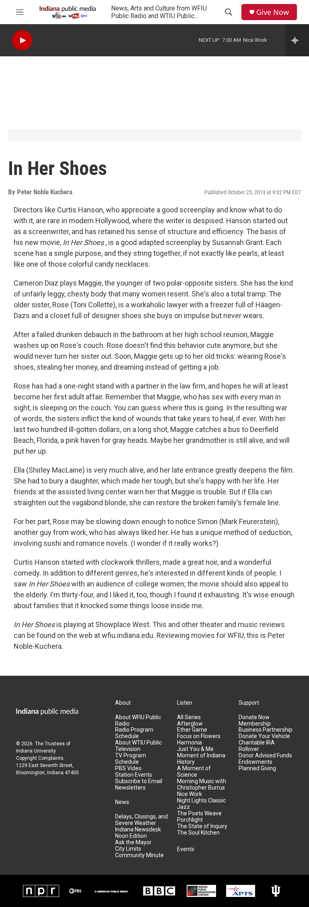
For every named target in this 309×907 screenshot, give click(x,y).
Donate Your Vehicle (264, 736)
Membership (255, 724)
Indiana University (36, 751)
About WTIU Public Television (138, 746)
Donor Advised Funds (265, 756)
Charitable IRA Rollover (257, 746)
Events (185, 849)
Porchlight (190, 820)
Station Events (133, 775)
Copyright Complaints (40, 758)
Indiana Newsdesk (138, 830)
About (123, 703)
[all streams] (297, 40)
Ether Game (192, 730)
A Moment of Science (194, 771)
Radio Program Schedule (134, 733)
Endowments (255, 762)
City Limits (128, 849)
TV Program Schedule (130, 759)
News (122, 802)
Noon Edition (131, 836)
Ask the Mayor (133, 842)
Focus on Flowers (198, 736)
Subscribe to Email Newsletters (138, 784)
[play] (22, 40)
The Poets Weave (199, 813)
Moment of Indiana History (201, 759)
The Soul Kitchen (198, 833)
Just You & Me (195, 749)
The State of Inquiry (202, 826)
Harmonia (189, 743)
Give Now (272, 12)
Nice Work (189, 794)
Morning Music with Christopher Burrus (201, 784)
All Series (189, 717)
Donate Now (254, 717)
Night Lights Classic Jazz (201, 804)
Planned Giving (257, 768)
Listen (184, 703)
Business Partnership (266, 730)
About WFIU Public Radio (138, 720)
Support (249, 703)
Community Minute (139, 855)
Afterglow (190, 724)
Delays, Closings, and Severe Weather (141, 820)
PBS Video (128, 768)
